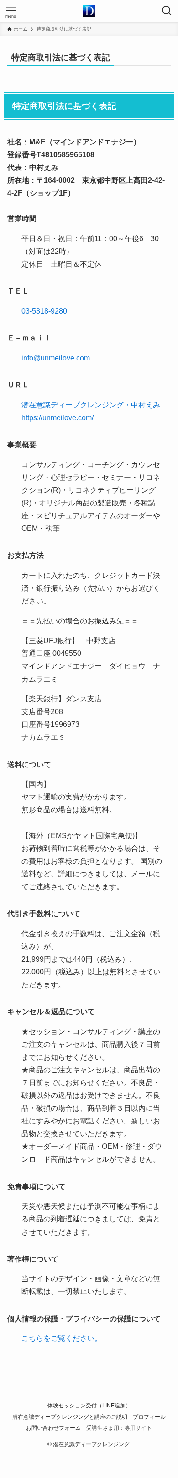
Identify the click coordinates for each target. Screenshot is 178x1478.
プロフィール (149, 1417)
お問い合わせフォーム (53, 1428)
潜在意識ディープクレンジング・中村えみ (90, 405)
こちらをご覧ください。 (61, 1338)
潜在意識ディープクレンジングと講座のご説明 (69, 1417)
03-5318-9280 (44, 311)
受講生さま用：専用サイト (119, 1428)
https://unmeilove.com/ (57, 418)
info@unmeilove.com (55, 358)
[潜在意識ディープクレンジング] (89, 11)
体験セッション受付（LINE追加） (89, 1405)
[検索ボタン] (167, 11)
